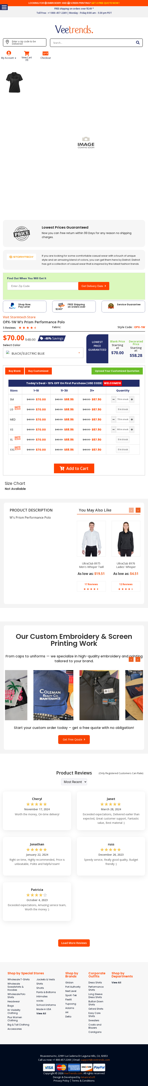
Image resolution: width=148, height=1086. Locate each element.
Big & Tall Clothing (18, 1024)
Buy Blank (15, 371)
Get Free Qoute (73, 739)
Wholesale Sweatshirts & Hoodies (16, 987)
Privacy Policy (61, 1080)
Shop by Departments (122, 975)
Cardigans (95, 1032)
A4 (66, 1012)
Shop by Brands (71, 975)
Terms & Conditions (83, 1080)
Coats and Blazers (94, 1026)
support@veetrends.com (95, 1059)
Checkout (45, 58)
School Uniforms (46, 1005)
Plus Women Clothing (15, 1019)
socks (39, 1000)
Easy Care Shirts (94, 1014)
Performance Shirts (95, 988)
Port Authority (73, 986)
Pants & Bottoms (46, 992)
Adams (69, 1008)
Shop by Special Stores (26, 973)
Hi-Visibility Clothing (14, 1011)
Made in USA (43, 1009)
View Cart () (27, 58)
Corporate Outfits (96, 975)
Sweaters (93, 1020)
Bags (11, 1005)
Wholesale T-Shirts (19, 979)
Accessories (15, 1029)
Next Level (70, 991)
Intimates (42, 996)
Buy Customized (38, 371)
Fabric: (56, 327)
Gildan (69, 982)
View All (41, 1013)
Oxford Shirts (95, 1008)
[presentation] (131, 510)
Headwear (14, 1001)
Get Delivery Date (93, 286)
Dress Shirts (95, 982)
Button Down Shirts (95, 1003)
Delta (68, 1016)
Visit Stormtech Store (19, 317)
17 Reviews (91, 584)
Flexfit (68, 999)
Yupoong (70, 1003)
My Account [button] (7, 58)
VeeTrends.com (73, 1073)
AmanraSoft (88, 1077)
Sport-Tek (71, 995)
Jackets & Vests (45, 979)
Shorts (40, 988)
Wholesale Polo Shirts (16, 995)
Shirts (39, 983)
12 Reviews (126, 584)
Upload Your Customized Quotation (117, 371)
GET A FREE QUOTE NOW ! (105, 3)
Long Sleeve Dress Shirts (95, 995)
